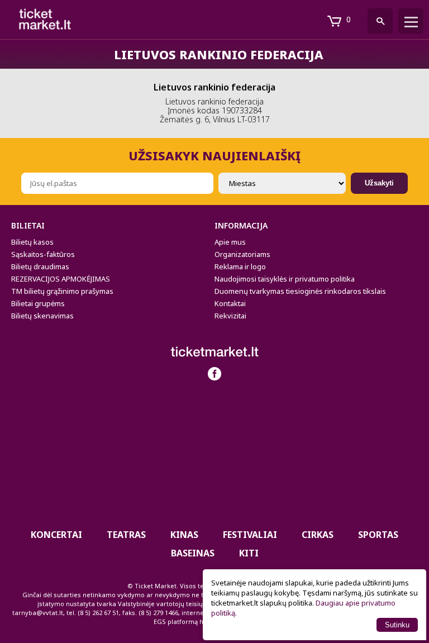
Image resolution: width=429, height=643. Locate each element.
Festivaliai (250, 534)
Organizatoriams (242, 254)
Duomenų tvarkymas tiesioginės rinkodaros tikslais (300, 291)
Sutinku (397, 625)
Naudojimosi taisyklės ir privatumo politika (284, 279)
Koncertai (56, 534)
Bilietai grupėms (38, 303)
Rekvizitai (230, 316)
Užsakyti (379, 183)
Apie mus (230, 242)
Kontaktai (230, 303)
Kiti (249, 553)
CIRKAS (317, 534)
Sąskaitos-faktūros (43, 254)
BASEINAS (192, 553)
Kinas (184, 534)
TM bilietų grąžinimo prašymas (62, 291)
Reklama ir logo (240, 266)
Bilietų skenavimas (42, 316)
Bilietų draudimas (40, 266)
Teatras (126, 534)
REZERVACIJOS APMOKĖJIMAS (60, 279)
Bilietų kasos (32, 242)
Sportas (378, 534)
